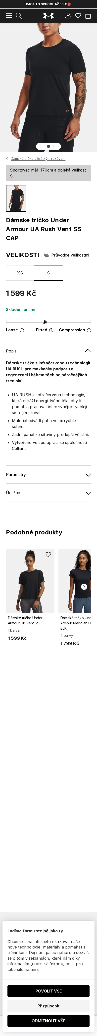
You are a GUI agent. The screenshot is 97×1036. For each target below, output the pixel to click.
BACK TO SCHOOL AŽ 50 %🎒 (48, 4)
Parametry (16, 474)
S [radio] (48, 272)
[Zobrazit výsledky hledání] (19, 16)
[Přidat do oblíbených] (48, 555)
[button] (48, 146)
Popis (11, 350)
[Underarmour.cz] (48, 16)
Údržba (13, 492)
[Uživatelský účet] (68, 16)
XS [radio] (20, 272)
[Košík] (88, 16)
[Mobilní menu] (9, 16)
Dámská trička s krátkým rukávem (38, 158)
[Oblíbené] (78, 16)
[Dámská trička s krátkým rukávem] (7, 158)
